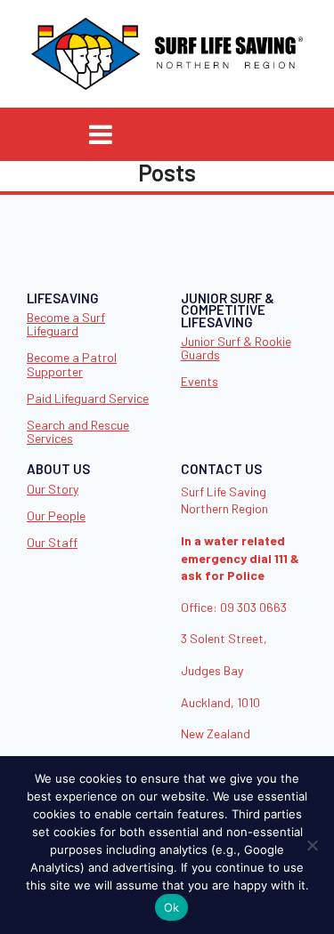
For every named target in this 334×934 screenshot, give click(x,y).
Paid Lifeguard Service (88, 398)
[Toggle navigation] (100, 134)
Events (199, 381)
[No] (312, 845)
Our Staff (52, 542)
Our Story (52, 488)
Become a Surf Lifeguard (66, 324)
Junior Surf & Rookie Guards (236, 348)
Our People (56, 515)
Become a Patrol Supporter (72, 364)
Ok (172, 907)
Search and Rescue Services (78, 431)
